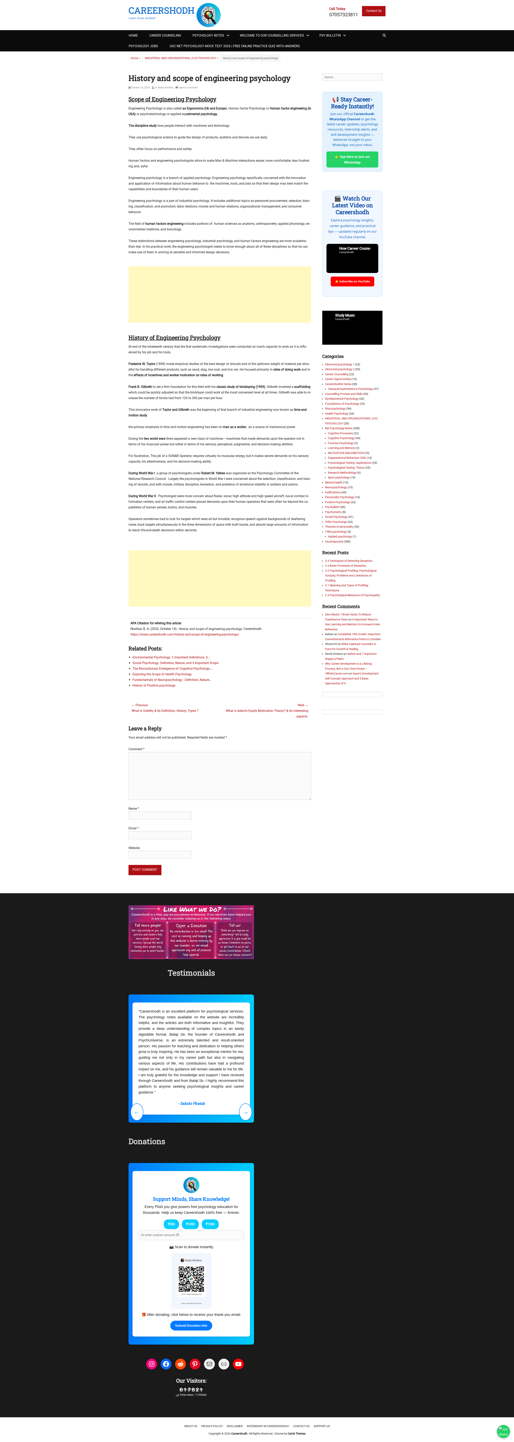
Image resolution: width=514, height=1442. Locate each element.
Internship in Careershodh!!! (268, 1426)
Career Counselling (336, 374)
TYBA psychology (336, 531)
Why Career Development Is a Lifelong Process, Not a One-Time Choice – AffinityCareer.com (348, 668)
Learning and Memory (341, 448)
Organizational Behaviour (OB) (347, 457)
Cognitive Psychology (341, 438)
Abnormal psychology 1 (339, 364)
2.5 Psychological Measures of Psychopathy (352, 595)
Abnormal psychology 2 (339, 369)
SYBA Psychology (336, 521)
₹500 (171, 1224)
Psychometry (333, 512)
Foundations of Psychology (342, 403)
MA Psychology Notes (338, 428)
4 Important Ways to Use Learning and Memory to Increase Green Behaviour (352, 624)
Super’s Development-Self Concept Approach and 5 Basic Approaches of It (352, 678)
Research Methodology (342, 472)
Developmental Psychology (342, 398)
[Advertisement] (219, 294)
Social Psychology (336, 516)
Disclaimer (235, 1426)
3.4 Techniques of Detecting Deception (348, 560)
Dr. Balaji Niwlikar (164, 87)
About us (190, 1426)
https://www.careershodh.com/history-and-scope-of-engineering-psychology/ (185, 634)
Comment (136, 749)
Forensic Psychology (341, 443)
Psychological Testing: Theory (346, 467)
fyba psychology (335, 408)
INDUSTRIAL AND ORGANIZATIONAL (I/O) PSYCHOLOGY (181, 58)
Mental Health (334, 482)
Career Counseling (165, 35)
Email (133, 828)
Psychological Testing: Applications (349, 462)
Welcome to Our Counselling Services (272, 35)
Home (133, 35)
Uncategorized (334, 541)
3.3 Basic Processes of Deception (345, 565)
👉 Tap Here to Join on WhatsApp (352, 159)
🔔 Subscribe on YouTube (352, 281)
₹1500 (210, 1224)
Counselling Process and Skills (343, 394)
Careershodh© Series (338, 384)
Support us (322, 1426)
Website (134, 848)
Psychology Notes (208, 35)
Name (133, 808)
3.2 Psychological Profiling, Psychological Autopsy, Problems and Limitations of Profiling (350, 575)
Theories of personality (339, 526)
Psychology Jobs (143, 46)
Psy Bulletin (330, 35)
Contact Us (373, 11)
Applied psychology (340, 536)
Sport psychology (339, 477)
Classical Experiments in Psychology (350, 388)
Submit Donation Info (191, 1325)
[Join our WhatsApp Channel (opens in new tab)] (503, 1431)
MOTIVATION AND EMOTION (346, 453)
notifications (333, 492)
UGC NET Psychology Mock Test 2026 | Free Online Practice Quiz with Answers (235, 46)
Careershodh (161, 10)
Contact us (301, 1426)
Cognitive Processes (340, 433)
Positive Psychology (337, 502)
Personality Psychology (339, 497)
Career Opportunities (338, 379)
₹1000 (190, 1224)
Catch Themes (297, 1433)
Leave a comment (188, 87)
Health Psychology (336, 413)
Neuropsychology (336, 487)
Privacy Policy (212, 1426)
